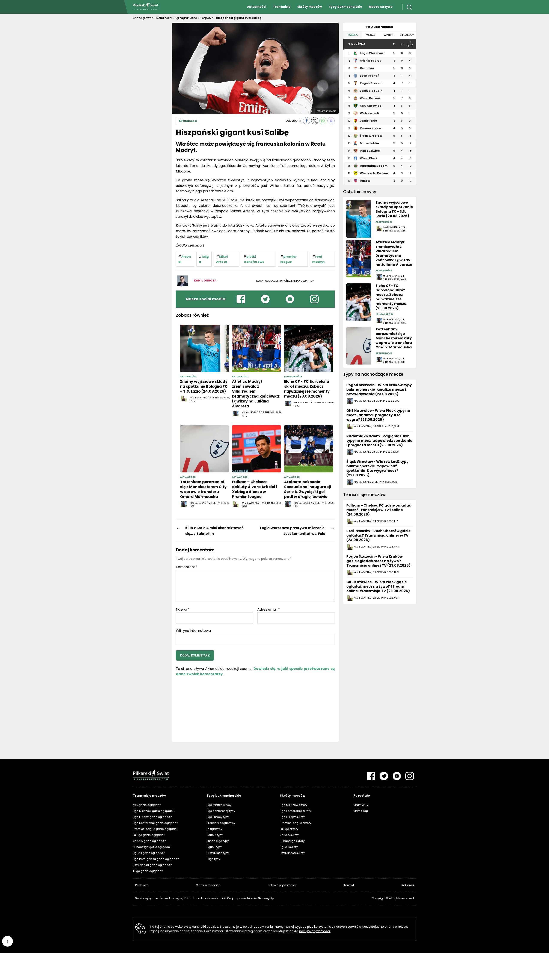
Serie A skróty (289, 835)
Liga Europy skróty (292, 817)
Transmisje (281, 7)
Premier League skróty (295, 823)
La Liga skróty (289, 829)
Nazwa (183, 609)
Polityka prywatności (282, 885)
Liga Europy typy (218, 817)
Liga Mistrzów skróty (293, 805)
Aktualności (256, 7)
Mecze (371, 34)
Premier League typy (221, 823)
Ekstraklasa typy (218, 853)
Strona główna (143, 18)
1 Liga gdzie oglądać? (148, 871)
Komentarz (186, 567)
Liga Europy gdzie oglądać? (152, 817)
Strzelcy (407, 34)
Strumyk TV (361, 805)
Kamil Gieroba (205, 280)
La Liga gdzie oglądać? (149, 835)
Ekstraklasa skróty (292, 853)
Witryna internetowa (193, 630)
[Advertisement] (150, 87)
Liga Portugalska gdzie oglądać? (156, 859)
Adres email (268, 609)
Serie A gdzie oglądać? (149, 841)
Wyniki (389, 34)
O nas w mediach (208, 885)
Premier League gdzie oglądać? (155, 829)
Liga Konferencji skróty (295, 811)
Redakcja (141, 885)
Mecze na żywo (381, 7)
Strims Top (360, 811)
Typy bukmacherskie (345, 7)
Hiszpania (206, 18)
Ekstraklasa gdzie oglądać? (152, 865)
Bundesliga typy (218, 841)
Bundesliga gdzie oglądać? (152, 847)
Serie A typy (215, 835)
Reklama (407, 885)
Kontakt (349, 885)
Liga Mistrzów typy (219, 805)
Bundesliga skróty (292, 841)
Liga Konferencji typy (221, 811)
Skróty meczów (309, 7)
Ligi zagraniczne (186, 18)
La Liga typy (214, 829)
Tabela (352, 34)
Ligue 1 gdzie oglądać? (149, 853)
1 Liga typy (213, 859)
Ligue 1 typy (214, 847)
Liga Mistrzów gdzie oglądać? (153, 811)
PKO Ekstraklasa (379, 27)
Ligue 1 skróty (289, 847)
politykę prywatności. (314, 931)
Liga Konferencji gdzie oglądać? (155, 823)
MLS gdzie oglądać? (147, 805)
